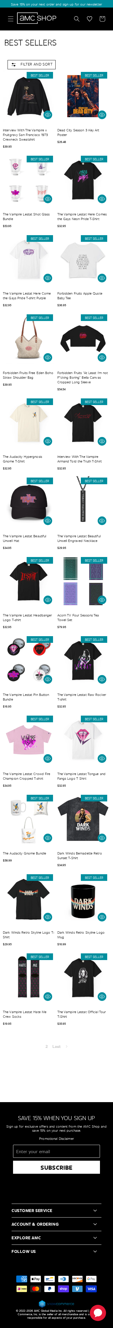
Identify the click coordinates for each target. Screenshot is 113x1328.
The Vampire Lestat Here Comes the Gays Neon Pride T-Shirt (82, 216)
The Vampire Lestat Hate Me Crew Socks (24, 1014)
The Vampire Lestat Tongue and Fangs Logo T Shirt (81, 776)
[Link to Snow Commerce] (56, 1307)
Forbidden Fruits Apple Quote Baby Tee (79, 295)
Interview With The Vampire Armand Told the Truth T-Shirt (79, 458)
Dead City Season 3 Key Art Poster (78, 132)
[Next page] (66, 1046)
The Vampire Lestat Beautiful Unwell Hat (24, 538)
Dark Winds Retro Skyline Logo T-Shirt (28, 934)
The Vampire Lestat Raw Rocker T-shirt (81, 696)
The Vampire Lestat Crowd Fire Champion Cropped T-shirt (26, 776)
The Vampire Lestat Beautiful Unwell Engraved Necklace (79, 538)
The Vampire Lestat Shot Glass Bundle (26, 216)
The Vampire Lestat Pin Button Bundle (26, 696)
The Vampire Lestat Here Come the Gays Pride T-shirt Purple (27, 295)
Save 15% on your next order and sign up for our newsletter (56, 4)
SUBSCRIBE (57, 1167)
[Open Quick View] (47, 114)
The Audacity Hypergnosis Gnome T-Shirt (22, 458)
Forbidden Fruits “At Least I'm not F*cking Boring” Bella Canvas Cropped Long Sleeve (82, 377)
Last (56, 1046)
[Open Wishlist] (89, 18)
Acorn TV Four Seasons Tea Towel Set (78, 617)
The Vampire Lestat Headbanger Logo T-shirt (27, 617)
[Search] (76, 18)
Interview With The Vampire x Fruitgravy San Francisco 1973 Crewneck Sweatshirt (25, 134)
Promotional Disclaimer (56, 1138)
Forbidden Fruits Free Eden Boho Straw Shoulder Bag (28, 375)
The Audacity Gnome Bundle (24, 853)
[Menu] (10, 18)
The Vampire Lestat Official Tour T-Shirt (81, 1014)
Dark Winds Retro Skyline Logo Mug (81, 934)
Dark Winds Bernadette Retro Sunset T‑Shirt (79, 855)
